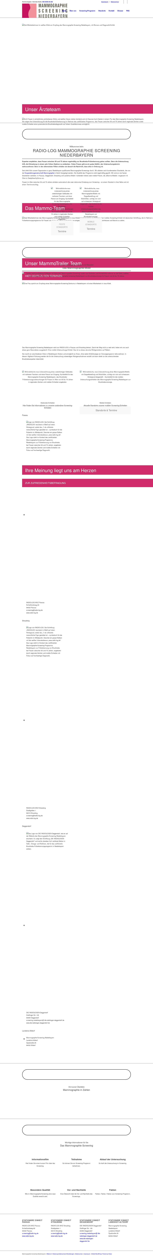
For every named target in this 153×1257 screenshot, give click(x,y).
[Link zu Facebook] (122, 2)
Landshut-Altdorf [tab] (28, 1031)
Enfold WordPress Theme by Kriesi (101, 1254)
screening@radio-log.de (34, 610)
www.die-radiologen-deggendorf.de (38, 1023)
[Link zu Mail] (129, 2)
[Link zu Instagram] (125, 2)
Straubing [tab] (26, 620)
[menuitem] (105, 2)
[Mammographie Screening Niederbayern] (44, 11)
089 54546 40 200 (47, 2)
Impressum (104, 2)
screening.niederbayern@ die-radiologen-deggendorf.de (45, 1020)
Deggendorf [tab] (26, 826)
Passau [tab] (25, 415)
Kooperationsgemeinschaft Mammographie (39, 173)
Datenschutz (115, 2)
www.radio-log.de (32, 613)
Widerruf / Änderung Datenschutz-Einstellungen (60, 1254)
